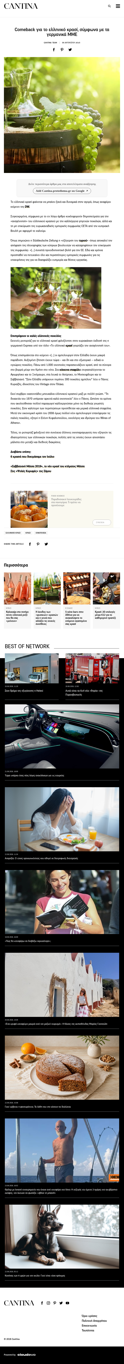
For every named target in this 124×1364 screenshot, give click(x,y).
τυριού (83, 240)
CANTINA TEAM (50, 43)
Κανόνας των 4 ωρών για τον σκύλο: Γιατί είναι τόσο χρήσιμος (35, 1275)
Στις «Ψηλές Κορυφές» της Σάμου (31, 471)
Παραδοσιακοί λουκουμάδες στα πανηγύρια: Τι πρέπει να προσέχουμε (66, 502)
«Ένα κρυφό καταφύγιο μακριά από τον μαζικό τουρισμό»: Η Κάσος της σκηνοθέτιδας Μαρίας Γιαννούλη (56, 1023)
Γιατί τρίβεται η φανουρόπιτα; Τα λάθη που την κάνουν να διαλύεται (38, 1106)
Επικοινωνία (89, 1325)
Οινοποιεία (41, 533)
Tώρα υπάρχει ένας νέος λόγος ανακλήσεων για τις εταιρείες (34, 775)
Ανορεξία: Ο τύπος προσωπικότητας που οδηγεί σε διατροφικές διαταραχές (41, 858)
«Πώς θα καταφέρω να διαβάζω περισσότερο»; (28, 941)
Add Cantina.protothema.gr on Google (60, 190)
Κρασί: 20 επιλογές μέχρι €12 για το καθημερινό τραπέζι (105, 615)
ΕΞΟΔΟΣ (69, 608)
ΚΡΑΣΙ (8, 608)
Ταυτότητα (88, 1330)
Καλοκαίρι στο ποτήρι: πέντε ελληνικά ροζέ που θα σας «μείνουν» (17, 616)
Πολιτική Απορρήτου (94, 1320)
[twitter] (70, 49)
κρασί (69, 345)
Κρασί (28, 533)
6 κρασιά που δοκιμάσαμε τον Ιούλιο (32, 456)
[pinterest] (62, 49)
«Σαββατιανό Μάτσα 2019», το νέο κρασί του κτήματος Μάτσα (48, 466)
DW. (27, 206)
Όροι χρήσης (89, 1316)
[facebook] (53, 49)
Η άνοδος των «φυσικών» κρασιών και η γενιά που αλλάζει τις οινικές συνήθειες (47, 618)
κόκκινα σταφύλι (70, 369)
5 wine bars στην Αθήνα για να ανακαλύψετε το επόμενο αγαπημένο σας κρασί (76, 618)
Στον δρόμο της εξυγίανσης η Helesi (24, 690)
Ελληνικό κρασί (13, 533)
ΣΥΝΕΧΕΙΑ (100, 522)
